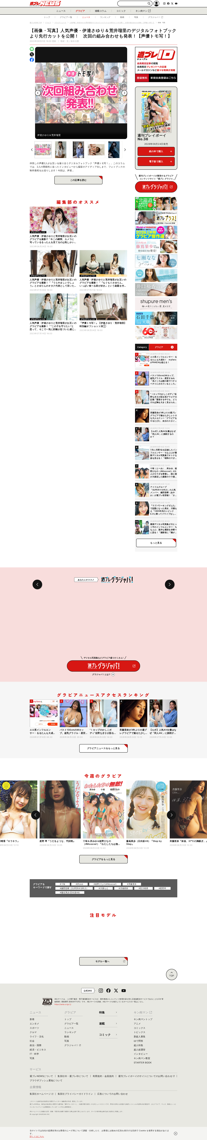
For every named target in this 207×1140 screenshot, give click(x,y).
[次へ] (124, 93)
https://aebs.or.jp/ (62, 1004)
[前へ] (38, 93)
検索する (149, 3)
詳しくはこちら (37, 1136)
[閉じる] (175, 1133)
